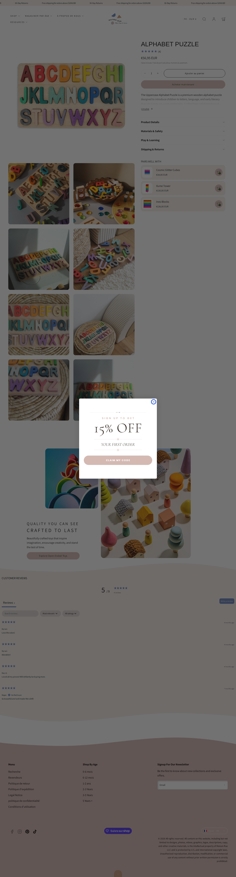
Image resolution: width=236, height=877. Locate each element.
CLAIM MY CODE (118, 460)
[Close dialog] (153, 402)
